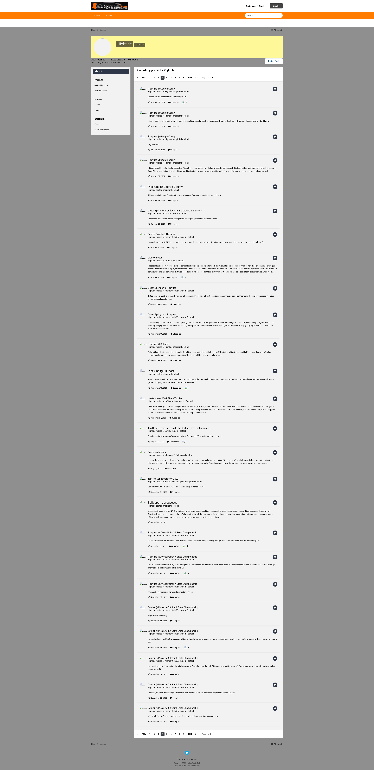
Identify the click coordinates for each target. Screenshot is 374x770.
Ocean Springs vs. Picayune (162, 288)
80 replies (175, 546)
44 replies (176, 621)
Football (185, 91)
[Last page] (196, 78)
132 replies (174, 442)
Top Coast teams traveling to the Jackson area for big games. (179, 428)
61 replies (176, 304)
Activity (109, 15)
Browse (97, 15)
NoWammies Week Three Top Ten (165, 398)
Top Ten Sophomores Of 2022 (163, 478)
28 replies (176, 360)
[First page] (138, 78)
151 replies (171, 468)
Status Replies (101, 91)
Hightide (151, 91)
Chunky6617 (170, 455)
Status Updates (101, 85)
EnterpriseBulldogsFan (175, 481)
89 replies (173, 277)
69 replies (174, 102)
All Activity (99, 71)
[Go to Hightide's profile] (143, 90)
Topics (97, 105)
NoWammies (171, 401)
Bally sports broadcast (162, 502)
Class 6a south (155, 257)
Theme (180, 759)
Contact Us (192, 759)
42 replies (173, 247)
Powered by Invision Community (187, 766)
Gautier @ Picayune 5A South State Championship (173, 607)
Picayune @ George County (161, 88)
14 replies (176, 492)
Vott (167, 260)
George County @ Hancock (161, 234)
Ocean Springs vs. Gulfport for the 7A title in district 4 (175, 210)
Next (189, 78)
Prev (144, 78)
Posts (97, 110)
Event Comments (102, 130)
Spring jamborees (157, 452)
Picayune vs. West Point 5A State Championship (172, 532)
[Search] (279, 15)
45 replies (175, 418)
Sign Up (276, 6)
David (167, 213)
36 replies (174, 224)
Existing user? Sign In (256, 6)
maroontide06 (171, 237)
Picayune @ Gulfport (158, 344)
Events (97, 124)
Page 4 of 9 (207, 78)
